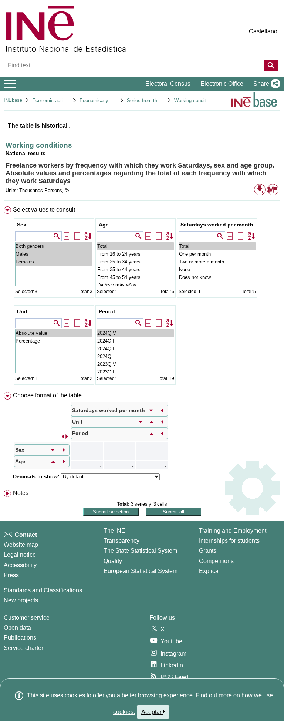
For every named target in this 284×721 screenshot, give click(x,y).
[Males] (54, 254)
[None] (217, 269)
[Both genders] (54, 246)
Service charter (23, 648)
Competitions (216, 561)
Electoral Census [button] (167, 84)
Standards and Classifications (43, 590)
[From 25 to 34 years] (135, 262)
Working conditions (194, 100)
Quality (113, 561)
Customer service (27, 617)
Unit (22, 311)
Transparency (121, 541)
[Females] (54, 262)
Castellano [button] (263, 31)
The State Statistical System (140, 551)
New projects (21, 600)
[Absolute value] (54, 333)
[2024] (135, 333)
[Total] (135, 246)
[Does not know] (217, 277)
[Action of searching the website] (271, 65)
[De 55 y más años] (135, 285)
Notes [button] (20, 493)
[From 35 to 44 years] (135, 269)
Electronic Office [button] (221, 84)
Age (104, 225)
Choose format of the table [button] (47, 395)
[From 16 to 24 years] (135, 254)
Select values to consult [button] (44, 209)
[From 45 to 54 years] (135, 277)
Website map (21, 545)
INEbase (13, 100)
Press (11, 575)
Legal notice (20, 555)
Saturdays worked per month (216, 225)
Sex (21, 225)
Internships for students (229, 541)
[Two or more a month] (217, 262)
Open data (17, 627)
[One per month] (217, 254)
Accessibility (20, 565)
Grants (207, 551)
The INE (114, 531)
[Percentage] (54, 341)
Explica (209, 571)
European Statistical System (141, 571)
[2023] (135, 364)
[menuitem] (142, 297)
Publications (20, 637)
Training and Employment (232, 531)
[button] (265, 84)
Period (107, 311)
